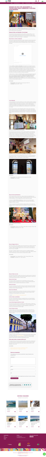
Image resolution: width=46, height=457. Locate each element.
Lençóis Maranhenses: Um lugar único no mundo (18, 348)
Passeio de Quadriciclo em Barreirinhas (9, 423)
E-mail (12, 369)
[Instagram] (30, 436)
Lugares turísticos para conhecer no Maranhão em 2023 (19, 347)
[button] (9, 11)
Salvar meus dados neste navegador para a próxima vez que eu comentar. (23, 376)
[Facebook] (31, 436)
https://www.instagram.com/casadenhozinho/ (19, 295)
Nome (12, 366)
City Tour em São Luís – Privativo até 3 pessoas (34, 408)
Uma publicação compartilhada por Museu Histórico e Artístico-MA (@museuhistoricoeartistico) (24, 64)
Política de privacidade (24, 453)
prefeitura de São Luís (20, 335)
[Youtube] (32, 436)
